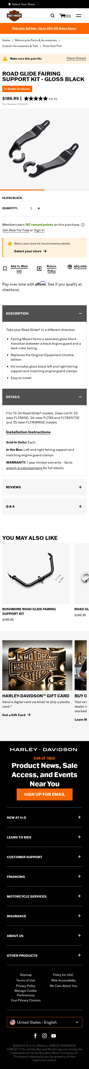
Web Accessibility (63, 980)
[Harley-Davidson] (44, 749)
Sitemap (26, 975)
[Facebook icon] (35, 1036)
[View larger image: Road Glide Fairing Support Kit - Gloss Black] (44, 148)
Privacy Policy (25, 986)
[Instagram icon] (44, 1036)
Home (6, 40)
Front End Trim (52, 46)
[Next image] (79, 149)
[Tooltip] (83, 225)
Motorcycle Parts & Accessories (36, 40)
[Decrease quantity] (23, 208)
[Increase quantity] (39, 208)
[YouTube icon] (53, 1036)
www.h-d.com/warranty (24, 468)
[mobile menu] (77, 15)
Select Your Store (23, 4)
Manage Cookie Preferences (26, 993)
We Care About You (63, 986)
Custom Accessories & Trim (20, 46)
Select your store (27, 251)
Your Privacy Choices (26, 1000)
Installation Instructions (28, 432)
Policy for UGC (63, 975)
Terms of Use (25, 980)
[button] (40, 98)
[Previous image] (9, 149)
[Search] (52, 15)
